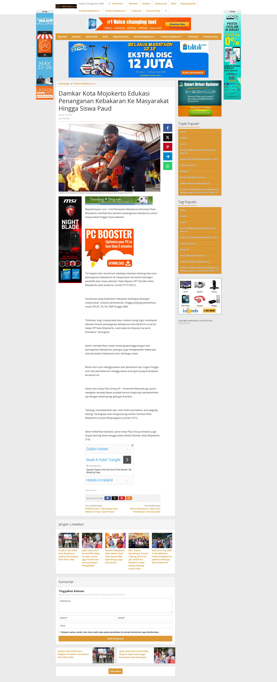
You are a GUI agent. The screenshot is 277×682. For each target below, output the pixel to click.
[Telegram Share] (167, 156)
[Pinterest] (122, 498)
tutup (44, 11)
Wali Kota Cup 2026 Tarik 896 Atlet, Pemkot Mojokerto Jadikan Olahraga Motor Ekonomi (162, 556)
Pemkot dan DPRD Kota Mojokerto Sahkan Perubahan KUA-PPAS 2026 (73, 654)
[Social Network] (165, 10)
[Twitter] (115, 498)
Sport (183, 144)
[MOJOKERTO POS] (66, 6)
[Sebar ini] (167, 128)
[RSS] (129, 498)
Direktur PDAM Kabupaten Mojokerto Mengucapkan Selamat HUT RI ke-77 (199, 191)
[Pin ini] (167, 147)
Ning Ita (184, 171)
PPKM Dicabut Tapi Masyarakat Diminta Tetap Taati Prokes (101, 508)
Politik (183, 137)
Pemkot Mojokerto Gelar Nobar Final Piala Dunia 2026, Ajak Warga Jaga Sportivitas (115, 556)
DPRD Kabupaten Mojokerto (194, 183)
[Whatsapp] (167, 166)
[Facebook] (107, 498)
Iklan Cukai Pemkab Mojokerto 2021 (198, 159)
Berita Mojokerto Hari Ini (193, 177)
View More (115, 671)
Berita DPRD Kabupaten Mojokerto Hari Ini (198, 151)
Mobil (183, 131)
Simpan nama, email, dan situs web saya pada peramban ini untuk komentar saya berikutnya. (110, 632)
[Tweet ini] (167, 137)
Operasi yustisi (188, 165)
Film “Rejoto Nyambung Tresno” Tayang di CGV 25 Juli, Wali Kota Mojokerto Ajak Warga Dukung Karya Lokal (139, 559)
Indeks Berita (184, 323)
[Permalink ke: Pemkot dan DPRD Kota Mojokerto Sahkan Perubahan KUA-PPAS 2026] (69, 540)
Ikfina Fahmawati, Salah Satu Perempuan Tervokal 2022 (145, 508)
